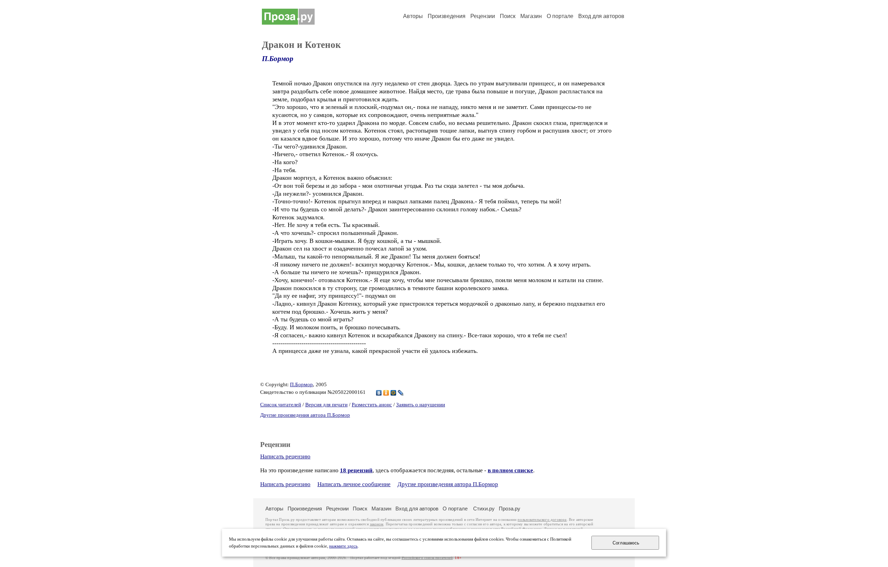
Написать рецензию (285, 456)
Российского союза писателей (427, 558)
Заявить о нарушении (420, 404)
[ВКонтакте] (379, 392)
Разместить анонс (372, 404)
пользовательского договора (542, 520)
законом (376, 524)
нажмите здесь (343, 546)
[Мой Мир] (393, 392)
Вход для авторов (601, 16)
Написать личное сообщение (354, 484)
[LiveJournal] (400, 392)
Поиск (507, 16)
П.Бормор (277, 58)
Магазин (531, 16)
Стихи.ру (484, 508)
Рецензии (482, 16)
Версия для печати (326, 404)
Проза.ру (509, 508)
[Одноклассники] (386, 392)
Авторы (413, 16)
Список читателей (280, 404)
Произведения (447, 16)
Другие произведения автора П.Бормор (305, 415)
